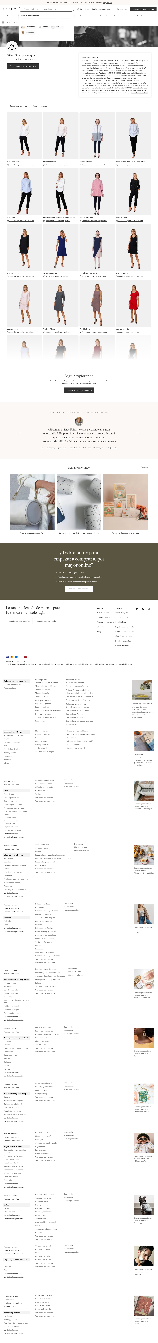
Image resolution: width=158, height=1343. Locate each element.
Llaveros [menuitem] (38, 925)
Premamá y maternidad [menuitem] (13, 1156)
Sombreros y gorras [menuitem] (43, 921)
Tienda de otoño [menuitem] (42, 693)
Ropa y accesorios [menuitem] (42, 1205)
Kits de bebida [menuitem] (41, 865)
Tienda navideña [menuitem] (42, 696)
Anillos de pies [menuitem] (41, 1045)
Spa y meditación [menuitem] (11, 1013)
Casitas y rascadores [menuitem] (44, 1212)
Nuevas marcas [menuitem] (70, 783)
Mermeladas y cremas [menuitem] (13, 882)
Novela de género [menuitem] (42, 1299)
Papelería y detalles (104, 16)
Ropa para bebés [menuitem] (11, 1177)
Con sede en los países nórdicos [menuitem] (79, 721)
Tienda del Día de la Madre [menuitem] (46, 683)
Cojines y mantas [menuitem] (74, 745)
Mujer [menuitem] (6, 739)
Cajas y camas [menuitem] (41, 1215)
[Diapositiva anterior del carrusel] (21, 433)
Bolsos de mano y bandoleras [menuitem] (47, 956)
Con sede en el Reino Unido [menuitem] (77, 710)
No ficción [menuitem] (8, 1316)
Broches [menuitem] (7, 1045)
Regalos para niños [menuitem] (43, 714)
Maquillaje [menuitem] (8, 997)
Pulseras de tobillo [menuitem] (43, 1027)
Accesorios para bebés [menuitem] (13, 1170)
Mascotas (132, 16)
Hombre (140, 16)
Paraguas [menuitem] (39, 949)
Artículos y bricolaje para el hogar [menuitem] (81, 734)
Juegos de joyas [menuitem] (10, 1055)
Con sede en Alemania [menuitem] (75, 717)
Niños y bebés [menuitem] (10, 753)
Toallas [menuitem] (38, 794)
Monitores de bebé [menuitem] (43, 1136)
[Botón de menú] (3, 22)
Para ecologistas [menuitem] (42, 707)
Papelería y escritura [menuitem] (12, 1111)
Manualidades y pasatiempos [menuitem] (16, 1094)
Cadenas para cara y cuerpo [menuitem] (47, 1034)
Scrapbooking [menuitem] (41, 1094)
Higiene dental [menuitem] (41, 1146)
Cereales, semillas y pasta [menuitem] (15, 865)
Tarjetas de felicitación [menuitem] (13, 1104)
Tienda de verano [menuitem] (42, 689)
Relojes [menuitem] (38, 945)
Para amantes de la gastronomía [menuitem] (79, 697)
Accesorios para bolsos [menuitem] (45, 952)
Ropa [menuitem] (6, 925)
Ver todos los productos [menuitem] (14, 837)
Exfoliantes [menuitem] (39, 983)
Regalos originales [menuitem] (43, 703)
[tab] (18, 106)
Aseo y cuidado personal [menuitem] (45, 1222)
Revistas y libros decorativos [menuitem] (16, 1323)
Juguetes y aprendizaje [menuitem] (13, 1166)
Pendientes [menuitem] (8, 1052)
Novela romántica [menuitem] (42, 1306)
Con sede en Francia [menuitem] (74, 714)
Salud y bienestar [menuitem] (11, 990)
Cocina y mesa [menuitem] (73, 738)
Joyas (92, 16)
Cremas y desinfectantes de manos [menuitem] (50, 976)
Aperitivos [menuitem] (8, 886)
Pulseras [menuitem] (7, 1041)
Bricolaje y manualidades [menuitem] (45, 1087)
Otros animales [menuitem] (10, 1212)
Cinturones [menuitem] (39, 907)
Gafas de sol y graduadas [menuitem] (46, 931)
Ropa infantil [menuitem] (9, 1180)
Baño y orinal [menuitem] (40, 1140)
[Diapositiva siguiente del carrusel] (137, 433)
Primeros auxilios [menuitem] (42, 1150)
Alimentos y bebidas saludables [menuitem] (79, 693)
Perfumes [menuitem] (8, 986)
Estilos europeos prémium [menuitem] (77, 686)
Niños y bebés (120, 16)
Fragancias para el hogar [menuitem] (77, 731)
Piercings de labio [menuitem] (42, 1038)
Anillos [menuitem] (7, 1065)
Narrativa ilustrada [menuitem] (43, 1309)
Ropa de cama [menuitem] (41, 741)
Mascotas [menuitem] (8, 756)
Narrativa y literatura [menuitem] (12, 1312)
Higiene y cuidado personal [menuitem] (15, 1260)
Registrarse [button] (107, 3)
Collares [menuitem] (7, 1062)
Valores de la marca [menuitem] (12, 684)
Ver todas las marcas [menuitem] (12, 834)
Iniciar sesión (121, 9)
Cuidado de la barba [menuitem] (43, 1246)
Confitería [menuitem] (8, 876)
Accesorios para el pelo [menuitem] (45, 918)
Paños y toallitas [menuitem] (42, 1153)
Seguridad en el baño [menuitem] (13, 1146)
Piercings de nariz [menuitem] (42, 1041)
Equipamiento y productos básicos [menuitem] (15, 1151)
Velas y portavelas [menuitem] (42, 745)
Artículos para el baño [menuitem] (44, 780)
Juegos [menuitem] (7, 1097)
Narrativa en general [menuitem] (43, 1295)
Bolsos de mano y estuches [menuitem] (46, 911)
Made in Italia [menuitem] (71, 724)
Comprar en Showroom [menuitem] (13, 912)
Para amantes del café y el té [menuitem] (78, 700)
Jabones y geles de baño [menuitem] (45, 986)
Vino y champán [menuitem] (42, 844)
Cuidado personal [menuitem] (11, 1006)
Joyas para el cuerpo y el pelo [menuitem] (16, 1038)
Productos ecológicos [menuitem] (13, 1303)
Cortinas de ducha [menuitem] (43, 791)
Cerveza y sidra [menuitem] (41, 848)
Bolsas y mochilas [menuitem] (42, 904)
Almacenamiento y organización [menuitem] (80, 741)
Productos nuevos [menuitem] (81, 850)
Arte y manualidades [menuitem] (43, 1083)
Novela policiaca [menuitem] (42, 1302)
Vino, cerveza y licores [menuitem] (13, 855)
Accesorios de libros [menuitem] (12, 1326)
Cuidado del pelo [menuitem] (11, 993)
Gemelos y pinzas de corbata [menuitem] (16, 1048)
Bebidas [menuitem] (7, 862)
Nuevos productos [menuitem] (42, 734)
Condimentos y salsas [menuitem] (13, 872)
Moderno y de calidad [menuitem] (75, 683)
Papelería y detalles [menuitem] (12, 749)
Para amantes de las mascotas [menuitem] (48, 710)
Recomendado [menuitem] (10, 688)
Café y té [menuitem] (7, 869)
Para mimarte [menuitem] (41, 721)
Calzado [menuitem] (7, 921)
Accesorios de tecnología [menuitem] (45, 935)
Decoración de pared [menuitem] (76, 748)
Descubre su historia (139, 93)
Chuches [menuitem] (38, 1232)
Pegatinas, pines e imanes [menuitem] (15, 1114)
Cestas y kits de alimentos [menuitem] (15, 889)
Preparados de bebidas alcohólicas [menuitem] (50, 855)
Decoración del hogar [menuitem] (13, 732)
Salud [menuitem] (37, 1226)
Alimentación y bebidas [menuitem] (14, 735)
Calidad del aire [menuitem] (42, 1133)
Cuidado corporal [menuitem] (42, 1249)
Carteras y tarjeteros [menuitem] (43, 942)
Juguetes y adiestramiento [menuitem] (46, 1229)
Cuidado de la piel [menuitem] (11, 1010)
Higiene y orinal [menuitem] (41, 1201)
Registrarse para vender (102, 9)
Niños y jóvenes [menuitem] (10, 1319)
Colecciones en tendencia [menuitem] (15, 681)
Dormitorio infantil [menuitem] (11, 1159)
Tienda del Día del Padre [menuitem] (45, 686)
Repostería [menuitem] (8, 858)
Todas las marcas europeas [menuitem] (77, 707)
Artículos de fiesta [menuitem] (11, 1107)
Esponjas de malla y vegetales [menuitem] (47, 979)
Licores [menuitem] (38, 851)
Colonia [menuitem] (38, 1253)
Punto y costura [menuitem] (41, 1090)
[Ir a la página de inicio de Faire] (9, 9)
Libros (148, 16)
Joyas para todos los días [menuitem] (45, 717)
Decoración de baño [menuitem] (43, 784)
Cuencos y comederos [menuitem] (44, 1194)
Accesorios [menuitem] (9, 918)
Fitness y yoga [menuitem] (10, 983)
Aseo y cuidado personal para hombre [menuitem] (16, 1001)
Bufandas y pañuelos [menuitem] (44, 928)
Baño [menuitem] (37, 738)
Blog (87, 9)
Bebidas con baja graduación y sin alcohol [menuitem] (53, 858)
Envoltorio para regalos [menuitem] (13, 1100)
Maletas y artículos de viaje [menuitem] (46, 938)
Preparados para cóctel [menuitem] (45, 862)
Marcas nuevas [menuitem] (41, 731)
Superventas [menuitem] (9, 1300)
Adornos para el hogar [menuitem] (44, 752)
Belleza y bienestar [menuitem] (12, 742)
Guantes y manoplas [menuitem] (43, 914)
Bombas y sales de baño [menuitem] (45, 969)
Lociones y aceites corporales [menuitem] (47, 972)
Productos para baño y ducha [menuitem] (16, 979)
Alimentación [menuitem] (40, 1219)
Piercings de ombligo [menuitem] (44, 1031)
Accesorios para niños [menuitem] (13, 1173)
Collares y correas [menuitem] (42, 1208)
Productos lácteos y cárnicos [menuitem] (16, 879)
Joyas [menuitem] (6, 746)
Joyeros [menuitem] (7, 1058)
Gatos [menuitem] (6, 1205)
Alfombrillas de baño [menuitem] (44, 787)
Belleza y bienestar (80, 16)
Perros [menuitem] (6, 1208)
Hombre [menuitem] (7, 759)
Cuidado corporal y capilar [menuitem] (46, 1143)
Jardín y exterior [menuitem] (42, 748)
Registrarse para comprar (143, 9)
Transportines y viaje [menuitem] (43, 1198)
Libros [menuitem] (6, 763)
